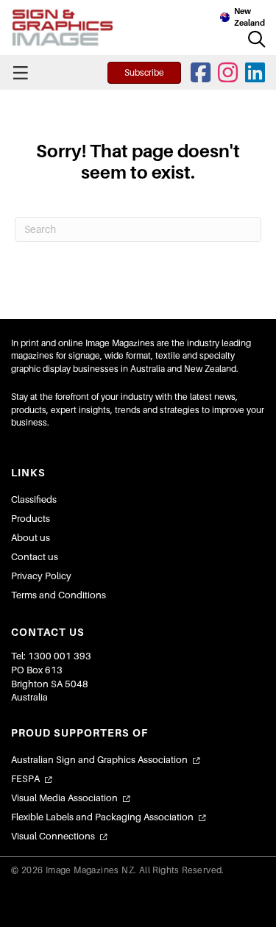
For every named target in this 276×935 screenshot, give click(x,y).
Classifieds (34, 499)
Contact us (34, 556)
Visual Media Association (64, 797)
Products (30, 518)
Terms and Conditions (58, 595)
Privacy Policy (41, 575)
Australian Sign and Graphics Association (99, 759)
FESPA (25, 778)
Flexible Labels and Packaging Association (102, 817)
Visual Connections (53, 836)
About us (30, 537)
